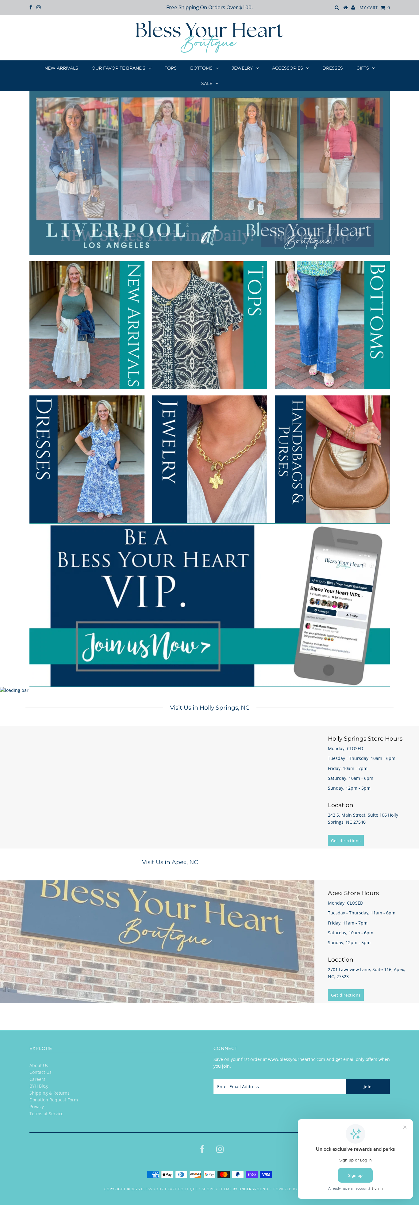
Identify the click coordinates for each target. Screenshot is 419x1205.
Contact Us (40, 1072)
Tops (171, 68)
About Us (38, 1065)
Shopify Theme (217, 1189)
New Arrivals (61, 68)
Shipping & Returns (49, 1093)
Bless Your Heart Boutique (169, 1189)
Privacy (36, 1106)
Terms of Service (46, 1113)
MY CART (374, 7)
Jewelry (242, 68)
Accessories (287, 68)
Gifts (362, 68)
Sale (206, 83)
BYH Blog (38, 1086)
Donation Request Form (53, 1100)
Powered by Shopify (294, 1189)
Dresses (332, 68)
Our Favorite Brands (118, 68)
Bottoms (201, 68)
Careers (37, 1079)
